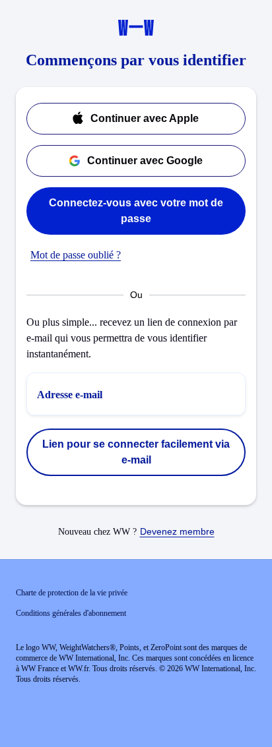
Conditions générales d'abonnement (71, 613)
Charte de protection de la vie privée (71, 592)
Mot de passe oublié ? (75, 254)
